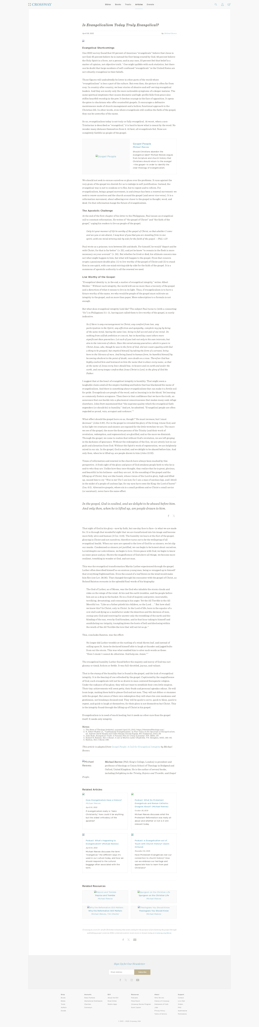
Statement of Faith (161, 1004)
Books (118, 4)
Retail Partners (89, 998)
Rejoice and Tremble (105, 895)
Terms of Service (160, 1014)
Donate (150, 4)
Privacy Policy (159, 1011)
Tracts (128, 4)
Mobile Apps (112, 1004)
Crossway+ (88, 1007)
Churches (87, 1004)
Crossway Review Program (141, 1004)
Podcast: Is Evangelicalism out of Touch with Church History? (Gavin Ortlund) (152, 843)
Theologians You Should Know (154, 911)
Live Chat (181, 1001)
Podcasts (134, 998)
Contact (181, 998)
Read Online (112, 1001)
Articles (139, 4)
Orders (180, 1004)
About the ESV (113, 998)
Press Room (135, 1001)
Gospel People (142, 143)
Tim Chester (113, 914)
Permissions (182, 1014)
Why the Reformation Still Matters (105, 911)
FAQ (179, 1007)
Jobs (156, 1007)
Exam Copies (136, 1007)
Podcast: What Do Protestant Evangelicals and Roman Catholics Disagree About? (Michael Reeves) (151, 803)
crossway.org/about (163, 933)
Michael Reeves (170, 33)
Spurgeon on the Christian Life (154, 895)
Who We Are (159, 998)
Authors (64, 1007)
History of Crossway (161, 1001)
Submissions (182, 1011)
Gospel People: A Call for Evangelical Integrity (136, 746)
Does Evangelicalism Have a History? (104, 800)
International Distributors (93, 1001)
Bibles (108, 4)
